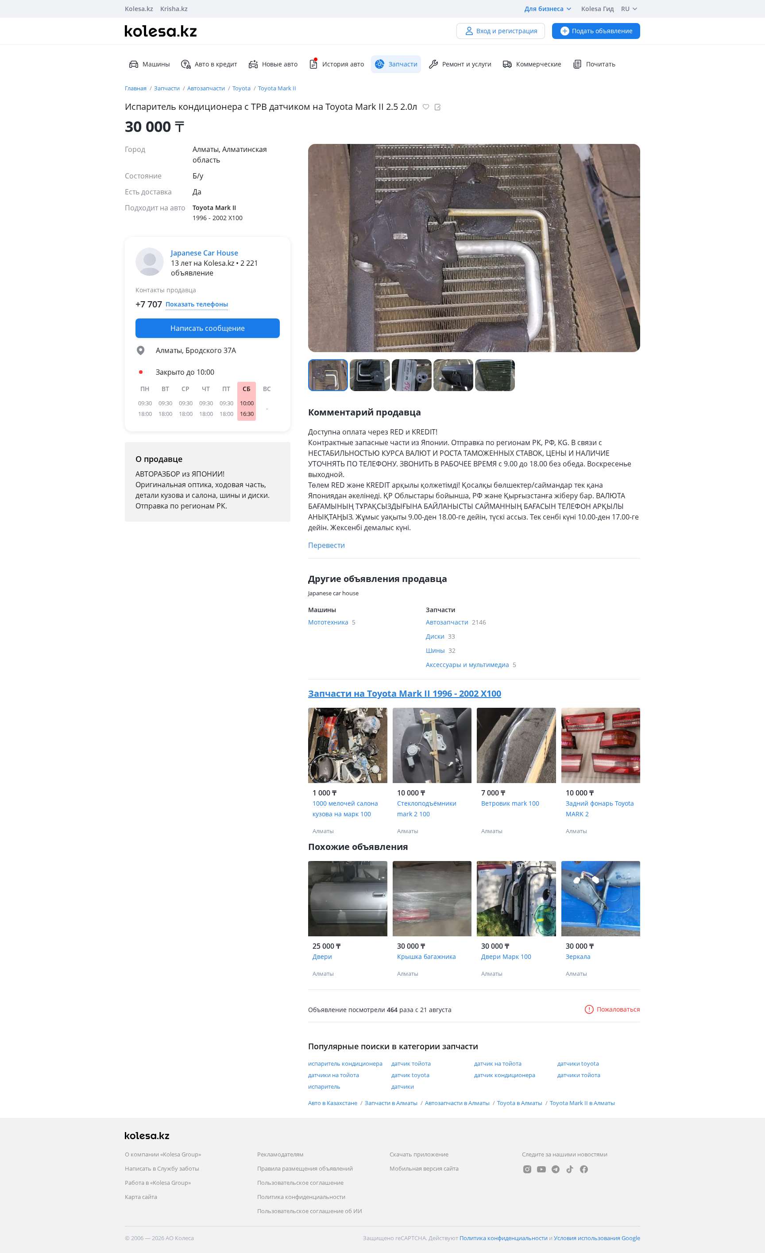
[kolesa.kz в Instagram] (527, 1169)
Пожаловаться (618, 1009)
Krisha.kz (174, 8)
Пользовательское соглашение (300, 1183)
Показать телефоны (197, 304)
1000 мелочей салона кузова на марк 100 (345, 808)
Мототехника (331, 622)
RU (625, 8)
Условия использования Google (597, 1238)
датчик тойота (411, 1063)
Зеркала (578, 956)
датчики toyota (578, 1063)
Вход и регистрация (506, 31)
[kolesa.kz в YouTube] (541, 1169)
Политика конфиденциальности (301, 1197)
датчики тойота (578, 1075)
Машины (156, 64)
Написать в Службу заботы (162, 1168)
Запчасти (167, 88)
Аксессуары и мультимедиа (471, 664)
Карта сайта (141, 1197)
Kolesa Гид (597, 8)
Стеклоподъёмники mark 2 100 (426, 808)
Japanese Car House (204, 253)
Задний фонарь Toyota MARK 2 (600, 808)
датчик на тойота (498, 1063)
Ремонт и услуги (466, 64)
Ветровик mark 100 (510, 803)
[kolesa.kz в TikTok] (569, 1169)
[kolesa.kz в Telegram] (555, 1169)
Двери (322, 956)
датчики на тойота (333, 1075)
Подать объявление (602, 31)
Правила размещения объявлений (305, 1168)
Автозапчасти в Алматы (458, 1103)
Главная (136, 88)
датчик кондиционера (504, 1075)
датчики (402, 1086)
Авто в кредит (216, 64)
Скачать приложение (419, 1154)
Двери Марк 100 (506, 956)
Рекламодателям (280, 1154)
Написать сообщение (207, 328)
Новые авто (280, 64)
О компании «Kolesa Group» (163, 1154)
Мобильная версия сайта (424, 1168)
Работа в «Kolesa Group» (158, 1183)
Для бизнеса (544, 8)
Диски (440, 636)
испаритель (324, 1086)
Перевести (326, 545)
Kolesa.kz (139, 8)
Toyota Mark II (277, 88)
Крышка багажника (426, 956)
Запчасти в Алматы (392, 1103)
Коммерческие (538, 64)
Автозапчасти (206, 88)
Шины (441, 650)
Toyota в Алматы (520, 1103)
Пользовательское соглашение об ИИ (309, 1211)
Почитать (600, 64)
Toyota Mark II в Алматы (582, 1103)
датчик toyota (410, 1075)
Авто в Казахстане (333, 1103)
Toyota (242, 88)
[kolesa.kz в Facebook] (584, 1169)
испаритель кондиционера (345, 1063)
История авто (343, 64)
